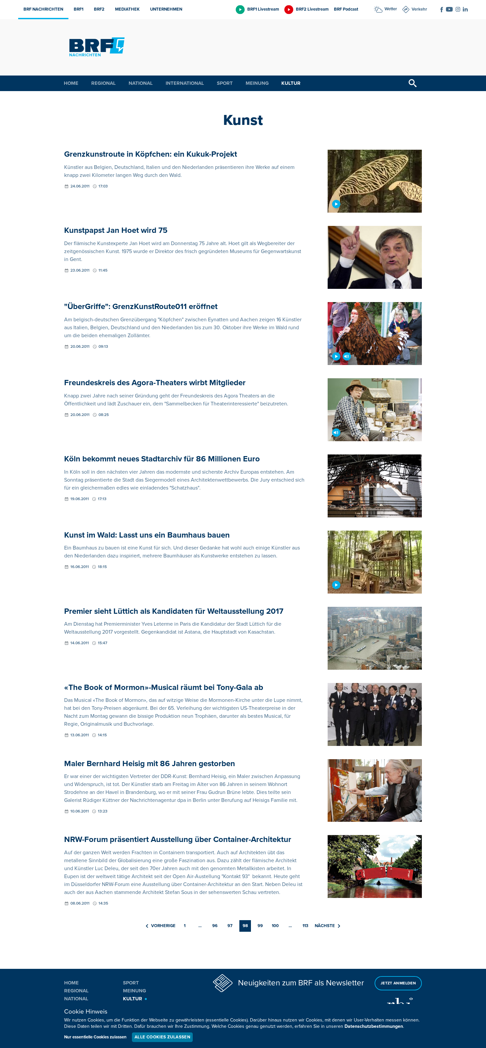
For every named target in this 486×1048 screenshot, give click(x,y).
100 (275, 925)
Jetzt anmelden (398, 983)
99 (260, 925)
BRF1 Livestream (263, 9)
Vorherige (163, 925)
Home (71, 83)
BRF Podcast (346, 9)
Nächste (325, 925)
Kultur (291, 83)
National (141, 83)
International (185, 83)
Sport (225, 83)
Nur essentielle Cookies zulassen (95, 1037)
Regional (103, 83)
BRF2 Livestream (312, 9)
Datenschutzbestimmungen (373, 1026)
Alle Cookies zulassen (162, 1037)
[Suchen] (413, 83)
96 (215, 925)
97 (229, 925)
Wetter (391, 9)
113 (305, 925)
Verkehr (419, 9)
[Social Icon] (441, 9)
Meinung (257, 83)
